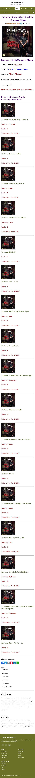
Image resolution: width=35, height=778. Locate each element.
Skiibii (26, 723)
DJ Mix (19, 753)
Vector (3, 723)
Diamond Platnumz (29, 726)
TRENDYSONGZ (17, 3)
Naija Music (6, 12)
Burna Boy (9, 698)
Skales (11, 720)
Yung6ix (21, 726)
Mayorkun (22, 701)
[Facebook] (2, 745)
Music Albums (15, 73)
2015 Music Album (23, 79)
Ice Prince (10, 726)
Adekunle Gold (5, 720)
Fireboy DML (4, 701)
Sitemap (3, 769)
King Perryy (20, 723)
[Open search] (33, 12)
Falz (29, 698)
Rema (17, 701)
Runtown (18, 64)
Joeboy (14, 698)
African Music (26, 12)
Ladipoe (28, 720)
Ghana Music (16, 12)
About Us (3, 763)
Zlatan (25, 698)
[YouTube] (9, 745)
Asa (7, 723)
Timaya (31, 723)
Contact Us (3, 765)
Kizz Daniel (11, 701)
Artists (19, 755)
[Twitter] (6, 745)
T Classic (22, 720)
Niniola (16, 720)
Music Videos (21, 751)
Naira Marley (29, 701)
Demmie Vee (13, 723)
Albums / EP (4, 757)
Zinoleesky (4, 709)
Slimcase (4, 726)
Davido (20, 698)
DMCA (2, 767)
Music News (21, 757)
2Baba (3, 698)
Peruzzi (15, 726)
